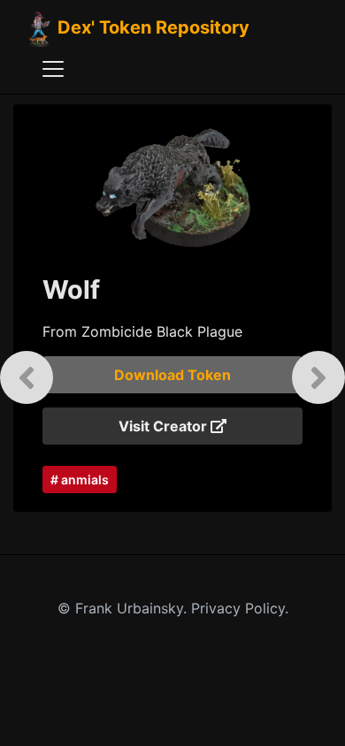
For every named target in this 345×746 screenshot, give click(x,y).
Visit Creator (165, 426)
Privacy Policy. (239, 608)
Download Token (172, 375)
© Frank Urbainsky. (124, 608)
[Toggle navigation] (53, 69)
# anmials (79, 479)
